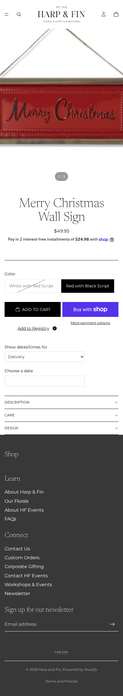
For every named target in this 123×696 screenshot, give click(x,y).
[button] (33, 327)
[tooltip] (55, 328)
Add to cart (36, 309)
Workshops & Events (28, 584)
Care (10, 415)
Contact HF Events (26, 575)
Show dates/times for (26, 347)
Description (17, 402)
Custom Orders (22, 557)
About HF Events (24, 510)
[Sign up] (112, 624)
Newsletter (17, 593)
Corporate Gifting (24, 566)
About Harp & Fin (24, 492)
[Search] (19, 14)
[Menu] (6, 14)
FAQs (10, 519)
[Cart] (116, 14)
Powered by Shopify (80, 669)
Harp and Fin (50, 669)
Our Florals (17, 501)
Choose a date (19, 370)
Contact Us (17, 548)
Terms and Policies (61, 681)
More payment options (90, 323)
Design (11, 428)
